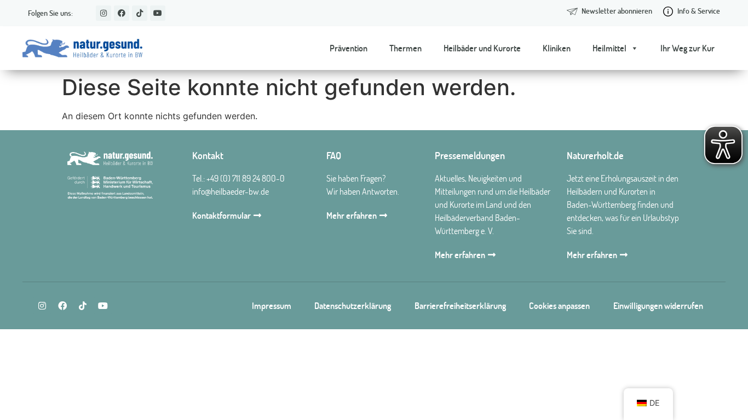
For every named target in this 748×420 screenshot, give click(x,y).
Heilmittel (609, 48)
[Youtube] (157, 13)
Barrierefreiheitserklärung (460, 305)
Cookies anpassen (559, 305)
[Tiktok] (139, 13)
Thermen (405, 48)
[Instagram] (103, 13)
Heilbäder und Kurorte (482, 48)
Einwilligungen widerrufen (658, 305)
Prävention (348, 48)
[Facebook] (121, 13)
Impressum (271, 305)
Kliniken (557, 48)
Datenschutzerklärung (352, 305)
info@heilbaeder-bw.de (230, 191)
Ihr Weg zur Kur (687, 48)
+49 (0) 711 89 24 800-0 (245, 178)
